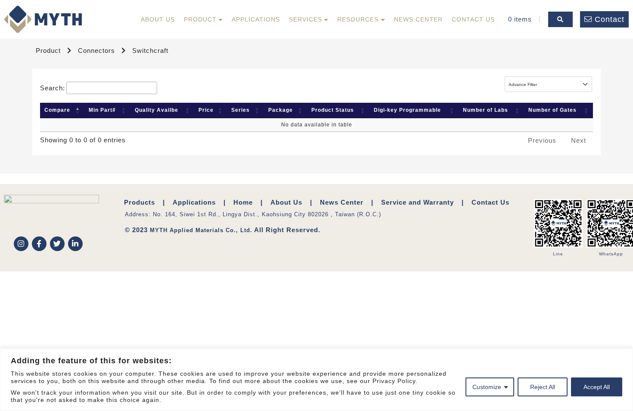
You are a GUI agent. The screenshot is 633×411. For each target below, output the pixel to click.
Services (305, 19)
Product (200, 19)
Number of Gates (552, 110)
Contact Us (473, 19)
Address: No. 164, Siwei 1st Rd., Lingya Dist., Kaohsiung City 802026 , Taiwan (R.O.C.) (253, 214)
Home (243, 202)
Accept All (596, 386)
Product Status (332, 110)
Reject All (542, 386)
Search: (52, 88)
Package (280, 110)
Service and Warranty (417, 202)
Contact (609, 19)
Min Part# (102, 110)
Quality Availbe (156, 110)
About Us (158, 19)
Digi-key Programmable (407, 110)
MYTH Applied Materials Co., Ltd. (201, 230)
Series (240, 110)
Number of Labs (485, 110)
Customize (486, 386)
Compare (57, 110)
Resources (358, 19)
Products (139, 202)
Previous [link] (542, 140)
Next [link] (578, 140)
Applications (256, 19)
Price (206, 110)
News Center (418, 19)
